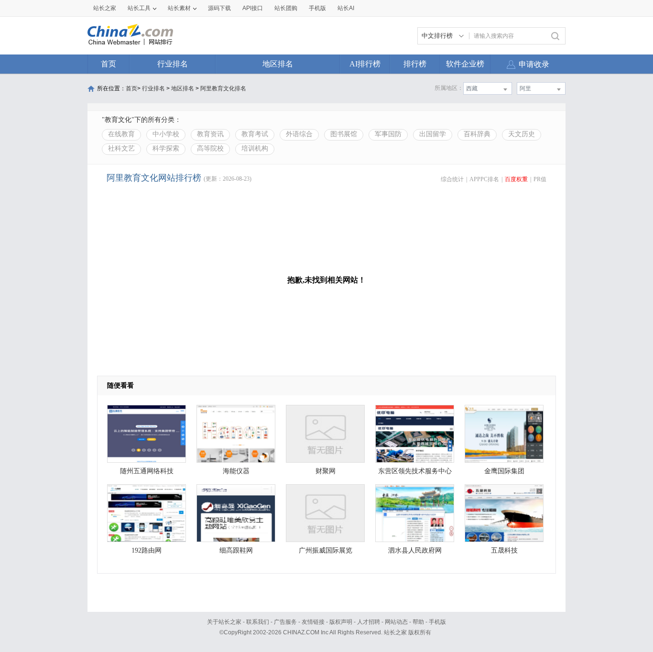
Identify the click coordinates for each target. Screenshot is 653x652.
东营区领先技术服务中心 (415, 471)
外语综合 (299, 134)
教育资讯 (210, 134)
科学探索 (165, 148)
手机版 (437, 622)
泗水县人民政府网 (415, 550)
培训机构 (254, 148)
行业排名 (172, 64)
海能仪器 (236, 471)
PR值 (539, 179)
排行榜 (414, 64)
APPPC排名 (484, 179)
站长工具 (139, 8)
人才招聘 (368, 622)
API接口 (252, 8)
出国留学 (432, 134)
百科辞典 (477, 134)
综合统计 (452, 179)
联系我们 (257, 622)
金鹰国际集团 (504, 471)
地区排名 (277, 64)
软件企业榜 (465, 64)
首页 (108, 64)
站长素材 (179, 8)
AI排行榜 (365, 64)
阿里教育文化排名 (223, 88)
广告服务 (285, 622)
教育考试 (254, 134)
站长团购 (285, 8)
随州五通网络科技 (147, 471)
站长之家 (104, 8)
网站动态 (396, 622)
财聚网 (326, 471)
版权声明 (340, 622)
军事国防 (388, 134)
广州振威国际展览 (325, 550)
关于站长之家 (224, 622)
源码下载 (219, 8)
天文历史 (521, 134)
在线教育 (121, 134)
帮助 (418, 622)
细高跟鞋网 (236, 550)
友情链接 (313, 622)
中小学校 (165, 134)
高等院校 (210, 148)
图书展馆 (343, 134)
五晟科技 (504, 550)
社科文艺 (121, 148)
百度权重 (516, 179)
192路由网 (146, 550)
